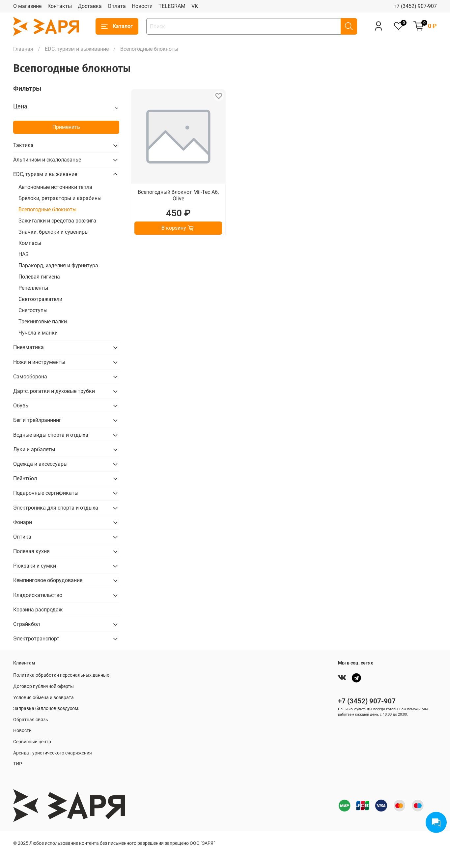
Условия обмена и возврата (43, 697)
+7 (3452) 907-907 (415, 6)
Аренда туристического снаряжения (52, 753)
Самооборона (30, 376)
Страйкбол (26, 624)
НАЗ (23, 254)
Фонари (22, 522)
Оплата (117, 6)
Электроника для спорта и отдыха (55, 508)
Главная (23, 49)
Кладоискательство (37, 595)
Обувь (20, 405)
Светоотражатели (40, 299)
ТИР (17, 764)
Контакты (59, 6)
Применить (66, 127)
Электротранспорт (36, 638)
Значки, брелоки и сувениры (53, 232)
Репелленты (33, 288)
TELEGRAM (171, 6)
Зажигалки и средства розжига (57, 221)
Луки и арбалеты (34, 449)
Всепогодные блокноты (47, 209)
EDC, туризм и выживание (77, 49)
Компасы (29, 243)
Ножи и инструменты (39, 362)
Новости (142, 6)
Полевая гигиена (39, 277)
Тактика (23, 145)
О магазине (27, 6)
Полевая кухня (31, 551)
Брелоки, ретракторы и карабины (59, 198)
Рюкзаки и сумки (34, 566)
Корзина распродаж (38, 609)
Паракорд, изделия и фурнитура (58, 265)
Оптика (22, 537)
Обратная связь (30, 720)
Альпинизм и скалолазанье (47, 160)
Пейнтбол (25, 478)
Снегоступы (32, 310)
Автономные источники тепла (55, 187)
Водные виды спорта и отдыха (50, 435)
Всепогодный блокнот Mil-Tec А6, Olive (178, 195)
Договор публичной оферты (43, 686)
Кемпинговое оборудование (47, 580)
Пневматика (28, 347)
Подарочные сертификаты (45, 493)
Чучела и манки (38, 333)
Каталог (123, 26)
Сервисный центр (32, 742)
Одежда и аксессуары (40, 464)
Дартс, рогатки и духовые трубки (54, 391)
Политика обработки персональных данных (61, 675)
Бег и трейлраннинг (37, 420)
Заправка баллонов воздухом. (46, 708)
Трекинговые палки (42, 321)
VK (194, 6)
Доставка (90, 6)
